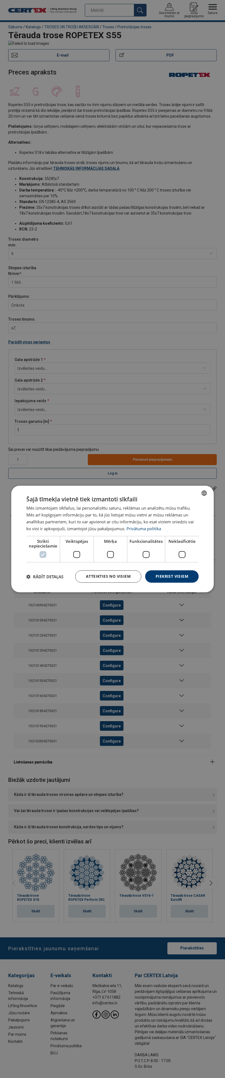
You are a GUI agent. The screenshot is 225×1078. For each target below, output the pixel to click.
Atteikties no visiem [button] (108, 576)
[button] (44, 577)
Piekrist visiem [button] (172, 576)
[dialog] (112, 539)
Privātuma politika (143, 528)
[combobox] (204, 493)
